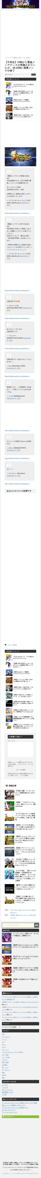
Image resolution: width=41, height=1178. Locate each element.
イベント (4, 1039)
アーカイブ (6, 1027)
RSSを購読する (9, 1116)
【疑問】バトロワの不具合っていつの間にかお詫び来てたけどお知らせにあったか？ (25, 827)
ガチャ (4, 1044)
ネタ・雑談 (5, 1055)
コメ (33, 74)
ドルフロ (5, 1087)
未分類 (4, 1075)
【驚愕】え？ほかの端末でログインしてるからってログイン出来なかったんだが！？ (25, 887)
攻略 (3, 1072)
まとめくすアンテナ (9, 1110)
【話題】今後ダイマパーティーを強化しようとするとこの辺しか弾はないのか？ (25, 970)
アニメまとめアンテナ (9, 1112)
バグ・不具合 (12, 645)
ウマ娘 (4, 1094)
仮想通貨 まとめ (7, 1092)
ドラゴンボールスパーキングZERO (12, 1052)
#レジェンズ (22, 249)
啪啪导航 (9, 999)
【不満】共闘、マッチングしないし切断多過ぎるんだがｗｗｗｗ (25, 793)
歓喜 (3, 1077)
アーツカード (6, 1037)
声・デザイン (6, 1070)
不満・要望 (5, 1062)
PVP (3, 1034)
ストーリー (5, 1049)
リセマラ (4, 1060)
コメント (11, 741)
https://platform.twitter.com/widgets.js (17, 213)
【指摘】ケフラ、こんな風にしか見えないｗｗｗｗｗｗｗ (19, 1002)
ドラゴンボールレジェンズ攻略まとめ (15, 1107)
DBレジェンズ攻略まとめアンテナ (13, 1105)
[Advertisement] (20, 33)
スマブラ (5, 1085)
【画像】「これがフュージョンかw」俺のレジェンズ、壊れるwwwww (25, 804)
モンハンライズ (7, 1090)
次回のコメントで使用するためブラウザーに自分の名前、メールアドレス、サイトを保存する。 (20, 764)
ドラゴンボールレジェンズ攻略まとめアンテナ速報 (19, 1103)
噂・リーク (5, 1067)
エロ (3, 1042)
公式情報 (4, 1065)
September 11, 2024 (13, 368)
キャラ (4, 1047)
